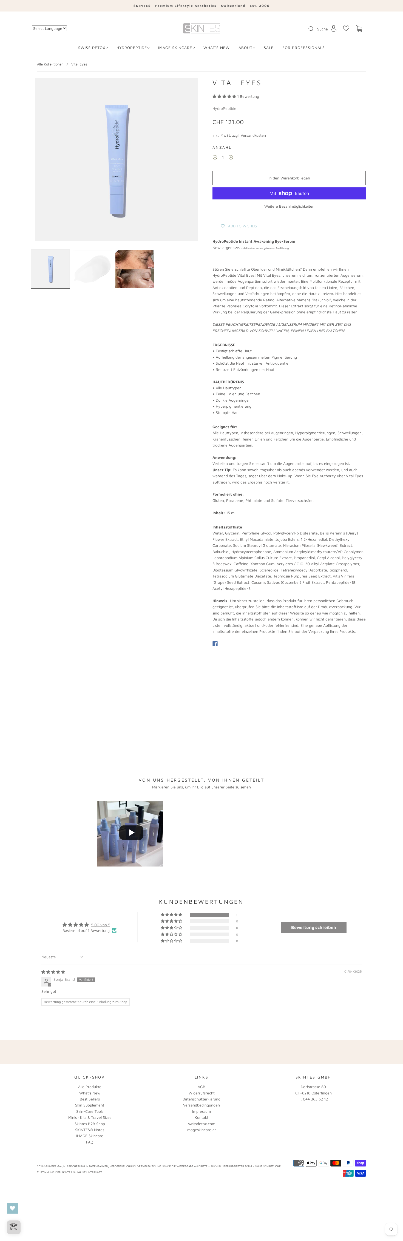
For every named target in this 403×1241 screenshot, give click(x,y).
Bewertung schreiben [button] (313, 927)
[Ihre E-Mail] (256, 1051)
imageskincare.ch (201, 1129)
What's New (89, 1093)
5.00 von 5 (100, 924)
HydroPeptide (132, 47)
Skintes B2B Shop (90, 1123)
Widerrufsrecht (202, 1093)
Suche (322, 29)
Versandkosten (253, 135)
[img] (53, 972)
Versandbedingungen (201, 1105)
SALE (269, 47)
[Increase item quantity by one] (231, 158)
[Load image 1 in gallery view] (50, 269)
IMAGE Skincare (175, 47)
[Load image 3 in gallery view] (134, 269)
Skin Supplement (89, 1105)
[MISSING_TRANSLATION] (309, 29)
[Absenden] (314, 29)
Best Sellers (90, 1099)
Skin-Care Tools (89, 1111)
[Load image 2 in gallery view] (92, 269)
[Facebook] (215, 644)
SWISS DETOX (91, 47)
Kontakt (201, 1117)
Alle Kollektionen (50, 64)
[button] (224, 96)
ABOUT (245, 47)
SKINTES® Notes (89, 1129)
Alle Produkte (89, 1086)
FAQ (89, 1142)
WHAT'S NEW (216, 47)
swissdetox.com (201, 1123)
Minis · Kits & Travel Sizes (89, 1117)
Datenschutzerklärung (201, 1099)
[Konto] (333, 28)
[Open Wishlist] (12, 1208)
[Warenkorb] (359, 28)
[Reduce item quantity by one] (215, 158)
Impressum (201, 1111)
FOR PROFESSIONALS (303, 47)
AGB (201, 1086)
